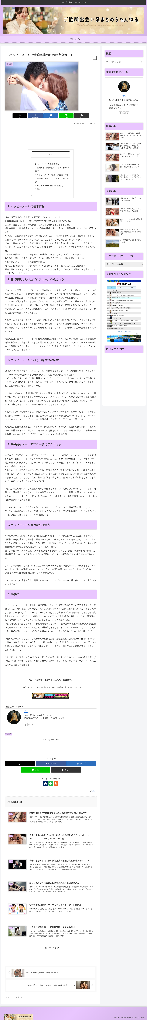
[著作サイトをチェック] (25, 724)
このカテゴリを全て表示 (124, 331)
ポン (26, 711)
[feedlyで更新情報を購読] (28, 724)
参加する (138, 334)
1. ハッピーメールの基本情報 (47, 164)
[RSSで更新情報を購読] (32, 724)
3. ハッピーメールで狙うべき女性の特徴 (51, 175)
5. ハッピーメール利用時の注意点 (49, 186)
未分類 (9, 734)
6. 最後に (38, 189)
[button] (81, 115)
